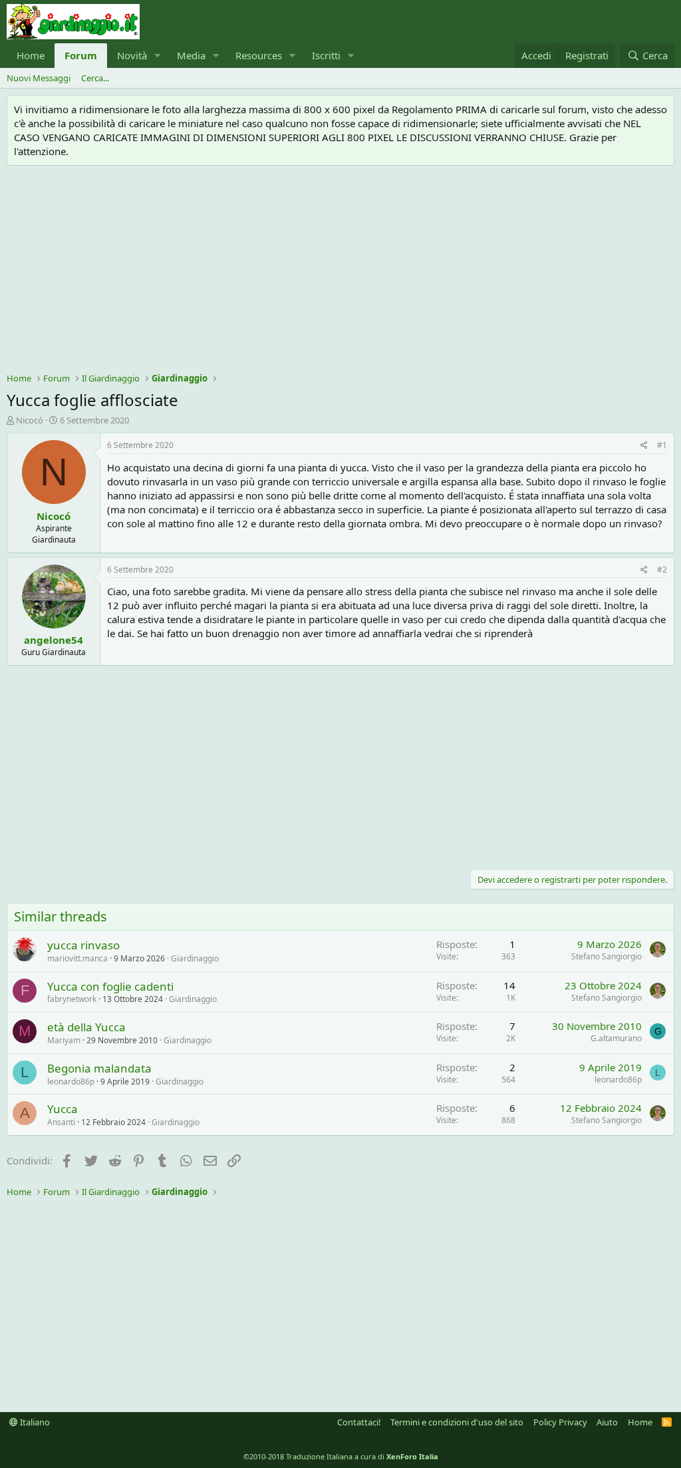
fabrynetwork (71, 999)
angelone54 (53, 639)
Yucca (62, 1108)
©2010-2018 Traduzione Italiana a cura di (340, 1456)
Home (31, 55)
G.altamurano (616, 1038)
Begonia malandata (99, 1068)
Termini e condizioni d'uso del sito (456, 1422)
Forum (81, 55)
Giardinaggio (195, 958)
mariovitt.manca (77, 958)
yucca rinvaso (83, 945)
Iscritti (326, 55)
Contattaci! (359, 1422)
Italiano (34, 1422)
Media (191, 55)
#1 (662, 445)
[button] (157, 55)
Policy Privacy (560, 1422)
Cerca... (95, 78)
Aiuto (607, 1422)
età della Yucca (86, 1027)
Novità (132, 55)
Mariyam (63, 1040)
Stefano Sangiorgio (606, 956)
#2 (662, 569)
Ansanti (61, 1122)
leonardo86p (70, 1081)
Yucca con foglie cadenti (110, 986)
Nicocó (29, 420)
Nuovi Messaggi (38, 78)
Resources (258, 55)
